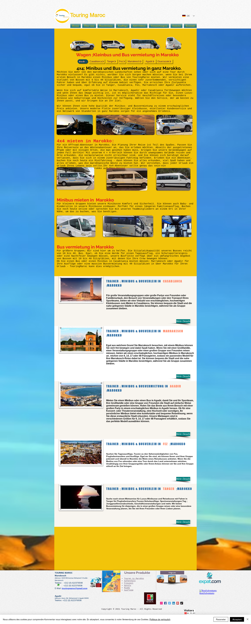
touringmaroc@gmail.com (74, 588)
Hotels (127, 585)
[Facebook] (165, 603)
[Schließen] (247, 619)
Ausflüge (128, 590)
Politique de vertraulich (159, 619)
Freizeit (128, 583)
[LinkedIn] (173, 603)
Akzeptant (237, 619)
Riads (127, 588)
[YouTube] (177, 603)
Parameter (221, 619)
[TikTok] (181, 603)
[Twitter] (169, 603)
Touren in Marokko (134, 578)
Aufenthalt (130, 581)
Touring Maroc (87, 15)
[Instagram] (161, 603)
